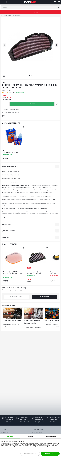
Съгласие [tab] (10, 436)
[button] (29, 75)
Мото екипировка (38, 429)
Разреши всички (50, 453)
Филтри (9, 15)
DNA (3, 82)
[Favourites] (54, 2)
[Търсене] (58, 7)
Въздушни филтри (17, 15)
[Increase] (8, 103)
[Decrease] (8, 105)
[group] (30, 47)
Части (5, 15)
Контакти (5, 432)
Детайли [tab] (30, 436)
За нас (4, 429)
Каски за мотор (38, 432)
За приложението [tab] (51, 436)
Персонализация (29, 453)
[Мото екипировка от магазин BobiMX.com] (1, 15)
